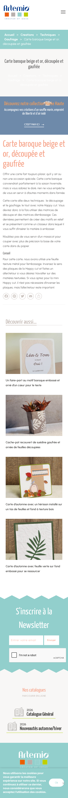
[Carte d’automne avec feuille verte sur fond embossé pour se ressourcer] (34, 539)
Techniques (48, 35)
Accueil (9, 35)
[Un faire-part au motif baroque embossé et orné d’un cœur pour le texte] (34, 353)
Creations (27, 35)
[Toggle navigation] (62, 12)
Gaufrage (11, 39)
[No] (63, 783)
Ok (56, 782)
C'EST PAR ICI (32, 124)
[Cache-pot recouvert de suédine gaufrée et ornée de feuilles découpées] (34, 415)
